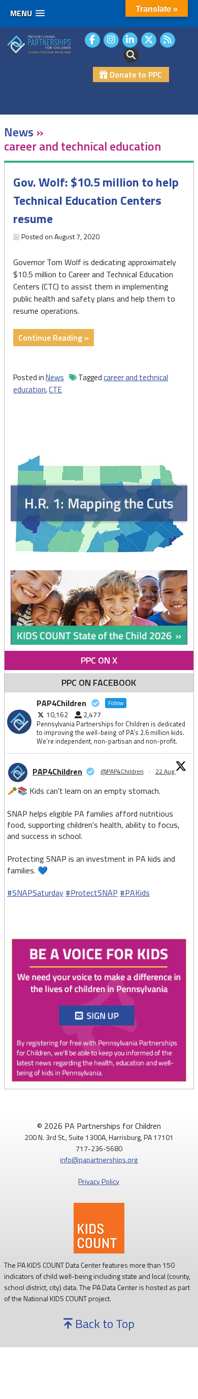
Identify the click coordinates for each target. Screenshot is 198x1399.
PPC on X (99, 660)
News (55, 377)
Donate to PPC (135, 74)
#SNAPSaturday (35, 893)
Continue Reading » (56, 338)
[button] (27, 13)
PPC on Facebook (98, 682)
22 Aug (165, 771)
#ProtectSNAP (91, 893)
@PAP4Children (122, 771)
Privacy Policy (98, 1181)
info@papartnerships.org (99, 1159)
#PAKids (135, 893)
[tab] (99, 660)
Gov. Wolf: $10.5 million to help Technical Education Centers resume (96, 200)
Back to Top (104, 1323)
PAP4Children (57, 771)
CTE (55, 389)
